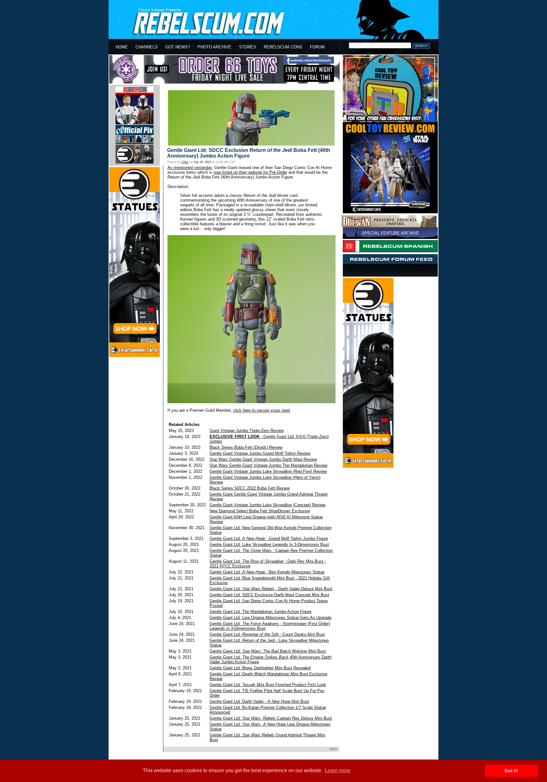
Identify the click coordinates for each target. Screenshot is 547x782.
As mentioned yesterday (189, 167)
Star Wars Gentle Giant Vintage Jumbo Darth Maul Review (263, 459)
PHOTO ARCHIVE (214, 47)
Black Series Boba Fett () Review (246, 447)
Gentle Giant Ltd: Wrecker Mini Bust (268, 651)
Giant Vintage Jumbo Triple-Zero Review (247, 430)
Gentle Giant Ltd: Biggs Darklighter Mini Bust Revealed (260, 668)
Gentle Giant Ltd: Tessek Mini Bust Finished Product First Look (268, 684)
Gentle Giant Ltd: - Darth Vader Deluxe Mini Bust (271, 588)
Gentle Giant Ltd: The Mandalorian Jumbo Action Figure (260, 611)
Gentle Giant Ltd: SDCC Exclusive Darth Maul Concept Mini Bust (269, 594)
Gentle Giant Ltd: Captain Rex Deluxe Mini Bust (271, 718)
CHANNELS (146, 47)
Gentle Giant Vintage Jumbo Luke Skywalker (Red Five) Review (268, 471)
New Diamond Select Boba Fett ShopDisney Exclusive (260, 511)
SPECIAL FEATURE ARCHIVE (390, 233)
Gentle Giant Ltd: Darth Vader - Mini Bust (259, 701)
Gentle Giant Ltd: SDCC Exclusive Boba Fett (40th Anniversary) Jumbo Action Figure (248, 153)
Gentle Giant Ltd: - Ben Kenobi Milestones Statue (267, 572)
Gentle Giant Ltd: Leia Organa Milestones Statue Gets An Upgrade (270, 617)
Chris (184, 162)
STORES (247, 47)
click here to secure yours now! (261, 410)
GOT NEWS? (177, 47)
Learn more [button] (337, 770)
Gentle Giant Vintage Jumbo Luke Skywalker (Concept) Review (267, 505)
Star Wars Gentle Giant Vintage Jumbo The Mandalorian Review (268, 465)
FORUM (317, 47)
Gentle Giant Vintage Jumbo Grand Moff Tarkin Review (260, 453)
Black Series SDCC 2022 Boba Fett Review (250, 488)
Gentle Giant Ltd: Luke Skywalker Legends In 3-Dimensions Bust (269, 544)
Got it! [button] (511, 770)
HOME (122, 47)
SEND (333, 749)
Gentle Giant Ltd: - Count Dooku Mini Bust (267, 634)
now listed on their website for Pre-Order (250, 172)
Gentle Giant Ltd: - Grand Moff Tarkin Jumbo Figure (269, 538)
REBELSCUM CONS (283, 47)
